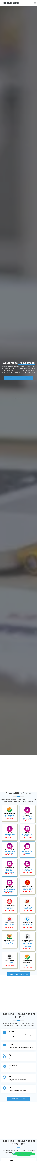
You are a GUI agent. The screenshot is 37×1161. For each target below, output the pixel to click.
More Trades (18, 1099)
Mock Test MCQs (19, 378)
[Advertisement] (18, 773)
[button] (14, 398)
